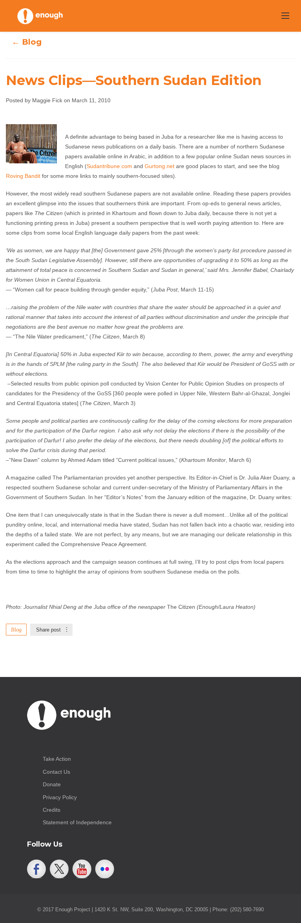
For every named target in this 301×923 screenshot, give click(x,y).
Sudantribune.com (109, 166)
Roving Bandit (23, 176)
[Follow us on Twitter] (59, 869)
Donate (52, 784)
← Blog (27, 42)
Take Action (57, 759)
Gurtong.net (159, 166)
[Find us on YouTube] (82, 869)
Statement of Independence (77, 822)
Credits (51, 810)
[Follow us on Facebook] (36, 869)
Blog (16, 629)
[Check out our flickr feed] (104, 869)
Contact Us (56, 772)
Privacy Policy (60, 797)
